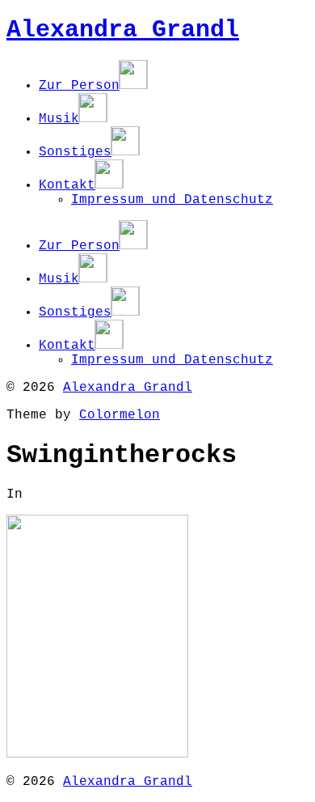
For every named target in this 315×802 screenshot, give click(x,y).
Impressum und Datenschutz (172, 200)
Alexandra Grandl (122, 30)
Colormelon (119, 415)
